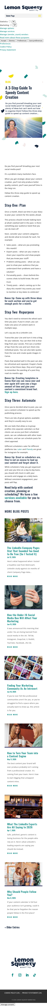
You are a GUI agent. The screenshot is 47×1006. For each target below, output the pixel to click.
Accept (3, 40)
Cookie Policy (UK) (12, 993)
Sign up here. (11, 392)
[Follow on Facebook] (12, 975)
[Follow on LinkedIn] (27, 975)
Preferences (22, 40)
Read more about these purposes (14, 37)
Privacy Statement (8, 50)
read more (12, 576)
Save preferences (35, 40)
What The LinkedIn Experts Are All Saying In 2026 (22, 825)
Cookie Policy (5, 46)
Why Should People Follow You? (21, 893)
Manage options (7, 28)
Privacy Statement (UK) (32, 993)
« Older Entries (12, 927)
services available (16, 498)
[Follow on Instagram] (20, 975)
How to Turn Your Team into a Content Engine (22, 754)
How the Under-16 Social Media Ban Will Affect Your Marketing (22, 618)
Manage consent (7, 1004)
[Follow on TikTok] (34, 975)
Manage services (7, 31)
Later (19, 449)
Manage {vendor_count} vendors (14, 34)
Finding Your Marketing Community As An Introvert (22, 686)
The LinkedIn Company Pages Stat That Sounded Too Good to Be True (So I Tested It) (23, 551)
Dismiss (12, 40)
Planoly (29, 449)
